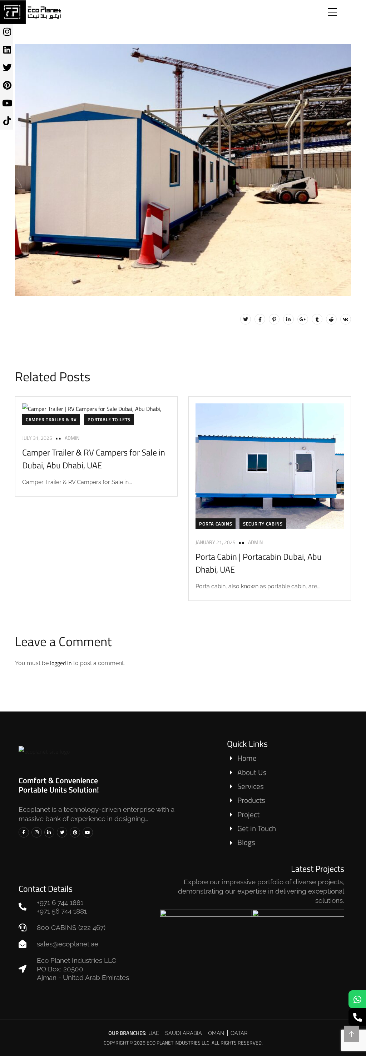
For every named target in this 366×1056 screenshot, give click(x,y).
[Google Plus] (302, 319)
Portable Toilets (109, 419)
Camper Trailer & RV (51, 419)
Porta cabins (215, 523)
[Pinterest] (274, 319)
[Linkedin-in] (49, 832)
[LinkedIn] (288, 319)
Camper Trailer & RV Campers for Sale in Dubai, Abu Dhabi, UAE (93, 459)
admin (72, 438)
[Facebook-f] (24, 832)
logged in (61, 663)
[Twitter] (245, 319)
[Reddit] (331, 319)
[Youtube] (88, 832)
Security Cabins (262, 523)
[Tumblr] (317, 319)
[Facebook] (259, 319)
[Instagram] (36, 832)
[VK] (345, 319)
